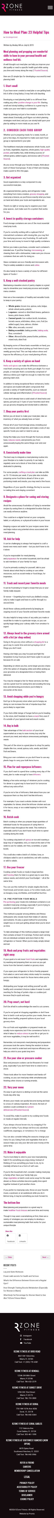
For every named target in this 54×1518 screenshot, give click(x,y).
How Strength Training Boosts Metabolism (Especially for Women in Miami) (26, 1289)
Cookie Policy (27, 1499)
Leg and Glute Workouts (13, 1272)
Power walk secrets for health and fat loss (21, 1276)
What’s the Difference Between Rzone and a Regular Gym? (25, 1282)
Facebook (27, 1339)
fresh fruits (30, 959)
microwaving (37, 250)
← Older (8, 1257)
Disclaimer (27, 1495)
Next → (45, 1257)
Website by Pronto (27, 1514)
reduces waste (14, 440)
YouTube (27, 1343)
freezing (10, 875)
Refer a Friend (27, 1462)
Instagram (27, 1336)
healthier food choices (18, 1210)
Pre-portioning (9, 902)
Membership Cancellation (27, 1470)
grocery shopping (37, 194)
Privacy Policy (27, 1482)
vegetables (12, 1178)
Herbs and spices (11, 366)
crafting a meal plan (26, 472)
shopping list (39, 642)
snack (36, 716)
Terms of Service (27, 1491)
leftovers (37, 774)
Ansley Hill (16, 45)
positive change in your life (29, 102)
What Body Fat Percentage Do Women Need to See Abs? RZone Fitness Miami (25, 1296)
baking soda (43, 330)
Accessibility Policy (27, 1487)
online (36, 265)
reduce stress (22, 1033)
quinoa (28, 840)
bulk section (27, 730)
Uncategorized (11, 37)
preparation (11, 558)
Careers (27, 1466)
